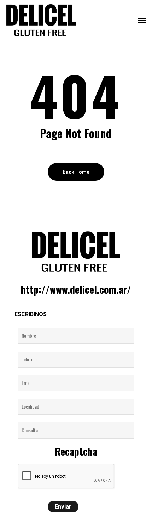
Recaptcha (76, 451)
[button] (142, 20)
